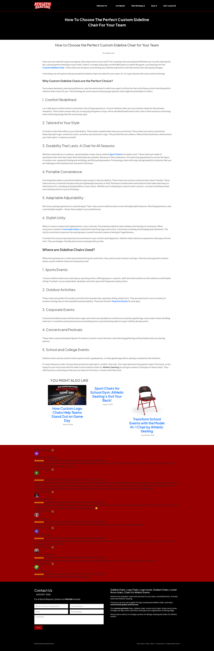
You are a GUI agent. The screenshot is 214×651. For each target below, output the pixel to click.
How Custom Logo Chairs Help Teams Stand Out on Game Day (67, 414)
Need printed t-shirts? (173, 643)
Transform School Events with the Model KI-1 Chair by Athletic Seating (146, 425)
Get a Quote (140, 643)
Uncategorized (108, 53)
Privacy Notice (160, 643)
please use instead (67, 599)
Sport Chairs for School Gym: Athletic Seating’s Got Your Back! (107, 394)
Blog (147, 643)
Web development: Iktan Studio (44, 643)
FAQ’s (152, 643)
